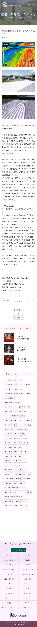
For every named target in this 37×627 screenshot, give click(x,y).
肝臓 (6, 411)
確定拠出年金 (16, 416)
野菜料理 (19, 496)
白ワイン (20, 456)
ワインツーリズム (10, 384)
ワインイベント (18, 389)
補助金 (15, 483)
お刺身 (18, 501)
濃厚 (16, 505)
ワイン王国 (8, 438)
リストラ (22, 483)
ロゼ (26, 452)
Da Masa (18, 429)
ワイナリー (23, 461)
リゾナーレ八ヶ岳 (10, 393)
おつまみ (7, 380)
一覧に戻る (18, 301)
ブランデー (8, 465)
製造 (26, 505)
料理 (28, 407)
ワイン (24, 492)
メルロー (19, 384)
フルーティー (8, 505)
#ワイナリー (18, 317)
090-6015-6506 (15, 287)
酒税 (23, 434)
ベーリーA (20, 393)
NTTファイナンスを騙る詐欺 (13, 479)
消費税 (29, 425)
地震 (23, 416)
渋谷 (24, 429)
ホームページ (21, 425)
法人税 (7, 429)
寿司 (23, 407)
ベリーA (27, 393)
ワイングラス (12, 447)
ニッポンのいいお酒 (10, 434)
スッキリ (24, 501)
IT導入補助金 (26, 479)
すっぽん (14, 380)
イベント (7, 416)
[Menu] (33, 5)
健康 (11, 411)
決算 (12, 429)
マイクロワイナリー (10, 420)
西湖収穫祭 (8, 483)
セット (15, 461)
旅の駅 (29, 474)
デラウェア (8, 389)
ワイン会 (27, 384)
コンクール (8, 492)
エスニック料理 (9, 501)
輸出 (13, 487)
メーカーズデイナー (20, 470)
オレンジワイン (18, 465)
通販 (29, 492)
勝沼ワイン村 (8, 470)
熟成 (21, 505)
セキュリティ (27, 420)
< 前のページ (7, 301)
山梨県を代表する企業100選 (12, 402)
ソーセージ (21, 443)
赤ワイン (13, 456)
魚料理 (13, 496)
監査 (15, 443)
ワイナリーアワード (10, 407)
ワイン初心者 (21, 487)
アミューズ (17, 492)
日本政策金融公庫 (10, 398)
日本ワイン (8, 443)
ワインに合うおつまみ (11, 452)
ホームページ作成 (10, 425)
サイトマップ (27, 607)
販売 (21, 452)
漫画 (19, 447)
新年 (21, 380)
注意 (19, 420)
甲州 (24, 411)
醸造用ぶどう (8, 474)
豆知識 (7, 456)
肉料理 (7, 496)
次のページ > (30, 301)
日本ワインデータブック (20, 438)
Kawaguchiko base (20, 474)
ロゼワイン (8, 461)
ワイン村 (7, 487)
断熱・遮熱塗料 (8, 153)
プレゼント (18, 411)
